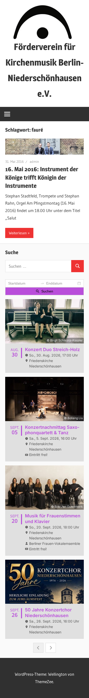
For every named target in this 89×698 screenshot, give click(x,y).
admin (34, 161)
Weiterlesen (18, 233)
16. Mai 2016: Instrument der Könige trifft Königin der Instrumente (41, 178)
